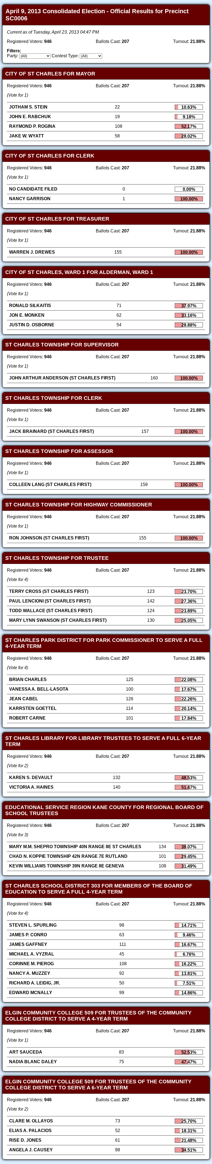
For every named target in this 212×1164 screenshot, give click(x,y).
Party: (12, 55)
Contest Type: (65, 55)
